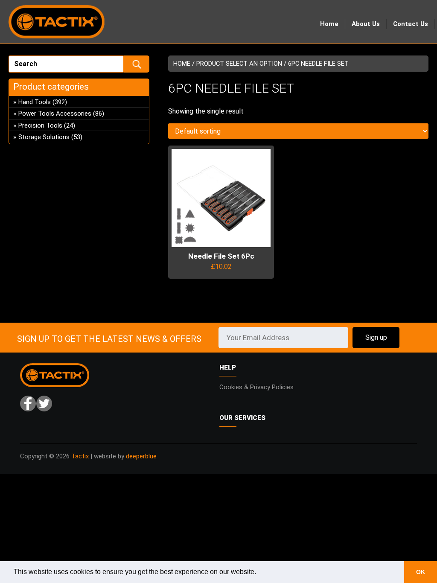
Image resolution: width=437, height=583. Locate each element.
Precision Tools (40, 125)
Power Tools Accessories (54, 113)
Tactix (80, 456)
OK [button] (420, 571)
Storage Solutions (44, 137)
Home (329, 24)
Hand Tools (34, 102)
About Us (366, 24)
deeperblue (141, 456)
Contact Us (410, 24)
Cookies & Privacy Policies (256, 387)
